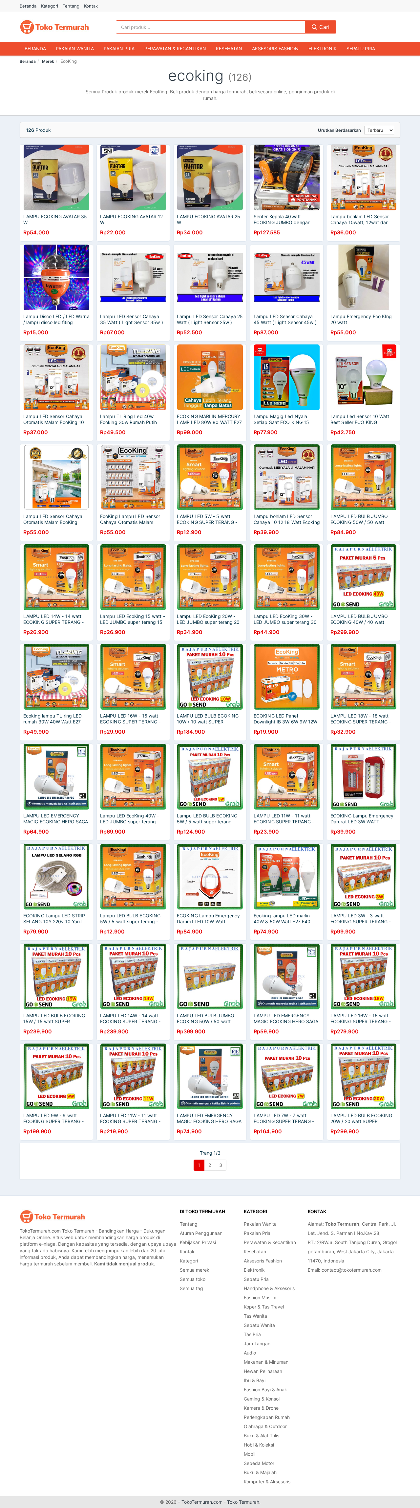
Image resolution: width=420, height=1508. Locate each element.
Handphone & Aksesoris (269, 1288)
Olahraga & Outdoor (265, 1426)
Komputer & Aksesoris (267, 1481)
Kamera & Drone (261, 1408)
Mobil (249, 1454)
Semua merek (194, 1270)
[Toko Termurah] (52, 1216)
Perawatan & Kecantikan (175, 48)
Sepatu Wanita (259, 1325)
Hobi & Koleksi (259, 1445)
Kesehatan (229, 48)
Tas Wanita (255, 1316)
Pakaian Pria (119, 48)
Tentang (71, 6)
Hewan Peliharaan (263, 1371)
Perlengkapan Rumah (267, 1417)
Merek (48, 61)
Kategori (49, 6)
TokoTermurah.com (201, 1502)
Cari (323, 27)
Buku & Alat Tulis (261, 1435)
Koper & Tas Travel (264, 1306)
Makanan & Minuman (266, 1362)
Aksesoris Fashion (275, 48)
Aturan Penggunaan (201, 1233)
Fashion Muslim (260, 1297)
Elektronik (322, 48)
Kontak (91, 6)
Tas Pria (252, 1334)
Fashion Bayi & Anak (265, 1389)
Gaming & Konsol (262, 1399)
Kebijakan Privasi (198, 1242)
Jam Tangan (257, 1343)
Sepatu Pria (360, 48)
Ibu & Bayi (254, 1380)
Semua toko (192, 1279)
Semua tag (191, 1288)
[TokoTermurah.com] (54, 27)
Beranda (28, 6)
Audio (250, 1352)
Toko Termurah (243, 1502)
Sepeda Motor (259, 1463)
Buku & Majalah (260, 1472)
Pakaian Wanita (75, 48)
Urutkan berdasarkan (339, 130)
